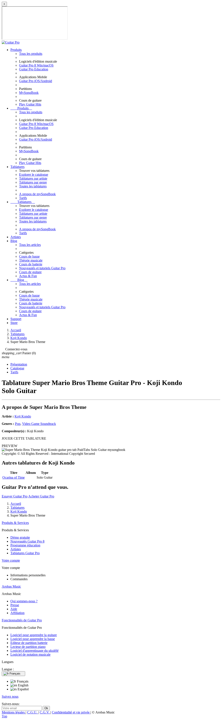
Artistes (15, 237)
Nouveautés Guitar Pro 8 (27, 541)
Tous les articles (30, 245)
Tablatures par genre (33, 182)
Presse (14, 605)
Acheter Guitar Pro (41, 496)
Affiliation (17, 613)
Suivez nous (10, 696)
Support (15, 319)
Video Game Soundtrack (39, 424)
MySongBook (29, 92)
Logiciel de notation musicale (30, 654)
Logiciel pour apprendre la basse (32, 639)
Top (4, 716)
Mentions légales (14, 712)
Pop (17, 424)
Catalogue (17, 368)
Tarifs (23, 198)
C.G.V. (45, 712)
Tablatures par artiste (33, 178)
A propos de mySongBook (37, 194)
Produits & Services (15, 523)
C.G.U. (32, 712)
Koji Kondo (23, 416)
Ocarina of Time (13, 477)
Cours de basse (29, 256)
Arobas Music (11, 586)
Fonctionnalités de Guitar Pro (22, 620)
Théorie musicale (30, 260)
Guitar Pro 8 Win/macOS (36, 65)
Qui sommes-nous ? (24, 601)
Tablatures (17, 167)
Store (14, 323)
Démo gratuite (20, 537)
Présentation (18, 364)
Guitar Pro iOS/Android (35, 81)
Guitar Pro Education (33, 69)
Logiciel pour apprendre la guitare (33, 635)
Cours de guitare (30, 272)
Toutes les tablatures (33, 186)
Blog (13, 241)
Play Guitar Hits (30, 104)
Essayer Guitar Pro (15, 496)
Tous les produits (30, 53)
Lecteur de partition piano (28, 646)
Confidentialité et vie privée (71, 712)
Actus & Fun (28, 276)
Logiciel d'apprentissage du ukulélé (34, 650)
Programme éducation (25, 545)
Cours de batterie (30, 264)
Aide (13, 609)
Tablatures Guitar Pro (25, 553)
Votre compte (11, 560)
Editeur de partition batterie (28, 643)
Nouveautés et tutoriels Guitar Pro (42, 268)
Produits (16, 50)
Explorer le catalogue (33, 174)
